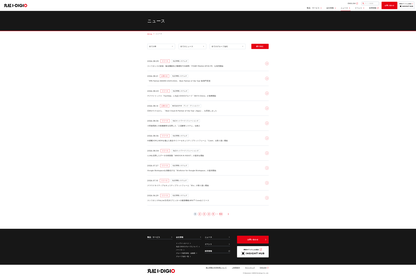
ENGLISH (352, 3)
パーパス (179, 250)
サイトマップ (250, 268)
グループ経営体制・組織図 (185, 253)
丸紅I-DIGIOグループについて (187, 246)
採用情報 (372, 8)
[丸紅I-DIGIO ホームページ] (15, 5)
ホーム (149, 34)
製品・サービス (313, 8)
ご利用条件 (236, 268)
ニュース (344, 8)
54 (221, 214)
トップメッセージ (182, 243)
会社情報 (330, 8)
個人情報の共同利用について (216, 268)
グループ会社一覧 (182, 256)
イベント (358, 8)
